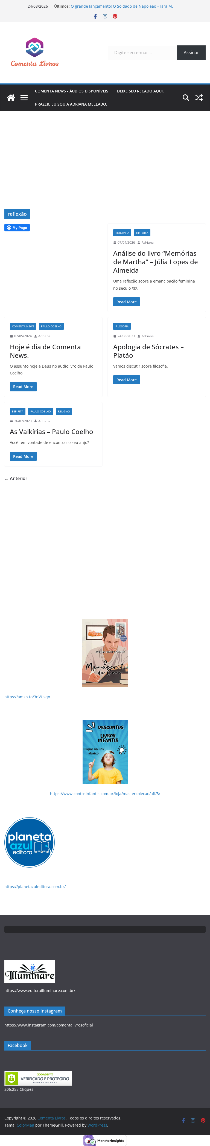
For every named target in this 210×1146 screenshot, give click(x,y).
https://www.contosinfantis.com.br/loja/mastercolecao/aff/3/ (105, 793)
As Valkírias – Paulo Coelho (51, 431)
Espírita (17, 411)
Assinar (191, 53)
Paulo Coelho (51, 326)
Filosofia (122, 326)
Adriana (148, 242)
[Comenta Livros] (11, 97)
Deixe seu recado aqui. (140, 91)
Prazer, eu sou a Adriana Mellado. (71, 104)
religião (64, 411)
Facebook (18, 1045)
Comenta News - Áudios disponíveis (71, 91)
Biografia (122, 233)
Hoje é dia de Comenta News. (45, 351)
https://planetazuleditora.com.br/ (35, 886)
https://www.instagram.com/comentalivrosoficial (48, 1025)
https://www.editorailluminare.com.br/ (39, 990)
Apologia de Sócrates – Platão (148, 351)
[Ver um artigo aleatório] (199, 97)
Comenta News (23, 326)
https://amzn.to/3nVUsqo (27, 696)
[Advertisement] (105, 152)
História (142, 233)
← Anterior (15, 478)
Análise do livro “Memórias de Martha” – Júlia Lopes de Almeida (155, 262)
